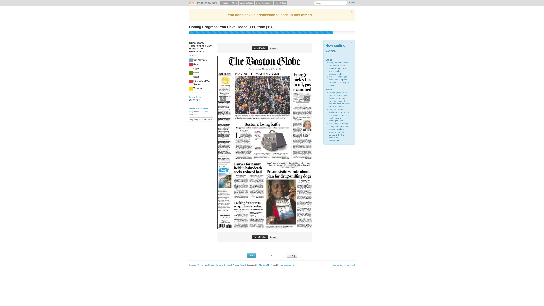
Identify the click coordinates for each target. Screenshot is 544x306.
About (234, 3)
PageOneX (206, 2)
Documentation (246, 3)
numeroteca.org (287, 265)
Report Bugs (280, 3)
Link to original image (198, 109)
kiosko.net (193, 115)
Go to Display (260, 48)
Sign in (352, 2)
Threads (224, 3)
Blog (258, 3)
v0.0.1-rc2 (209, 265)
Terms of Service (223, 265)
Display (292, 255)
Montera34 (264, 265)
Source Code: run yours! (344, 265)
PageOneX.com (196, 265)
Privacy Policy (238, 265)
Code (251, 255)
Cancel (273, 48)
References (267, 3)
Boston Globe (195, 97)
